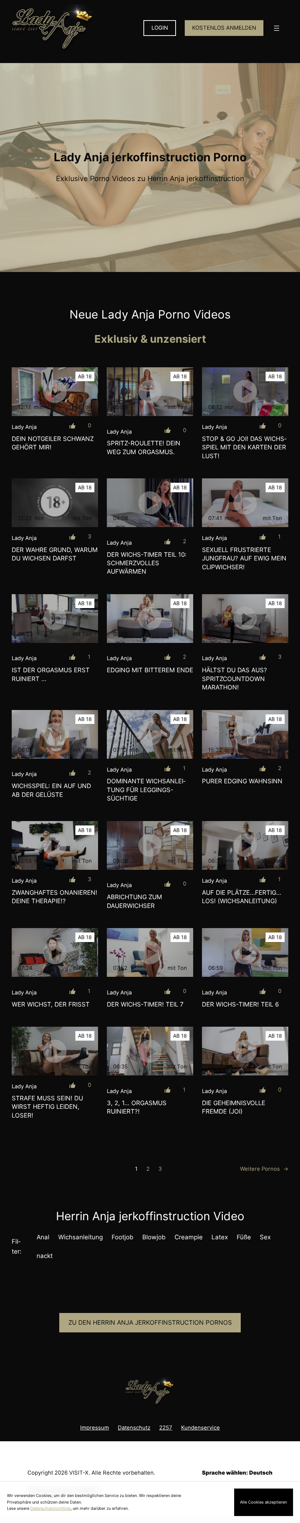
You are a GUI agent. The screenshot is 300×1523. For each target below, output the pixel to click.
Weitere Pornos (264, 1169)
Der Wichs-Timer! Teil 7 (145, 1004)
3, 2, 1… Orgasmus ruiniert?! (136, 1107)
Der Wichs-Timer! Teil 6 (240, 1004)
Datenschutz (134, 1427)
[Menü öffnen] (276, 28)
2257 (165, 1427)
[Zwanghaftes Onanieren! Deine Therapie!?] (55, 845)
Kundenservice (200, 1427)
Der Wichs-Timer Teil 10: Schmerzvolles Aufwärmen (147, 563)
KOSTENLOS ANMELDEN (224, 28)
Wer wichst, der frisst (51, 1004)
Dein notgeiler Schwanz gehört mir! (53, 443)
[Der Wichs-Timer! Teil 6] (245, 952)
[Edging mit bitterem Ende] (150, 618)
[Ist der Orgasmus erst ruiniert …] (55, 618)
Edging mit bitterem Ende (150, 670)
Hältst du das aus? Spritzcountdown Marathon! (234, 678)
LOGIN (159, 28)
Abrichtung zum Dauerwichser (134, 901)
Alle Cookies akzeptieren (263, 1502)
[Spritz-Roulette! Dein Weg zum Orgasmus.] (150, 391)
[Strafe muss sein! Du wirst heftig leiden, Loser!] (55, 1051)
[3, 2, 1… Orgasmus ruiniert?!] (150, 1051)
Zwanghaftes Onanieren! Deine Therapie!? (54, 897)
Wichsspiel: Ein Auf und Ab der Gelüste (51, 790)
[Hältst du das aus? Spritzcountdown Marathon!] (245, 618)
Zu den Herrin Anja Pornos (150, 1322)
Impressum (94, 1427)
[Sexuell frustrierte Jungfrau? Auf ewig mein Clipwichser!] (245, 502)
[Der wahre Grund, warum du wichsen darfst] (55, 502)
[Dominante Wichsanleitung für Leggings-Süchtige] (150, 734)
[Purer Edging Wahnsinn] (245, 734)
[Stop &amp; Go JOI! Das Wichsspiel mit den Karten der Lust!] (245, 391)
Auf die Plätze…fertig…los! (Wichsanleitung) (241, 897)
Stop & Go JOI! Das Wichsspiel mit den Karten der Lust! (244, 447)
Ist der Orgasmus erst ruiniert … (51, 674)
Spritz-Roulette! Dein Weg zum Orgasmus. (143, 447)
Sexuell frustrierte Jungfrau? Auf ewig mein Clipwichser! (244, 558)
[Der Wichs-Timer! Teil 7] (150, 952)
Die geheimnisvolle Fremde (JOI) (233, 1107)
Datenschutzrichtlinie (50, 1508)
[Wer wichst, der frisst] (55, 952)
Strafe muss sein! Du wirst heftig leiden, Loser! (47, 1107)
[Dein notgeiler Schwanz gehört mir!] (55, 391)
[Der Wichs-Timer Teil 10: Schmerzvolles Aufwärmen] (150, 502)
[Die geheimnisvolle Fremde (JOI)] (245, 1051)
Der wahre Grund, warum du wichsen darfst (55, 554)
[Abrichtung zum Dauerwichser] (150, 845)
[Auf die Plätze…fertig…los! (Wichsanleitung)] (245, 845)
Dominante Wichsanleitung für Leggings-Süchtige (146, 789)
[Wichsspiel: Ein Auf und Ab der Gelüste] (55, 734)
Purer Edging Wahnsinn (242, 781)
